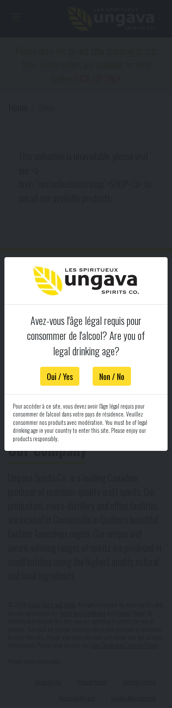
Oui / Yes (60, 376)
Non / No (111, 376)
